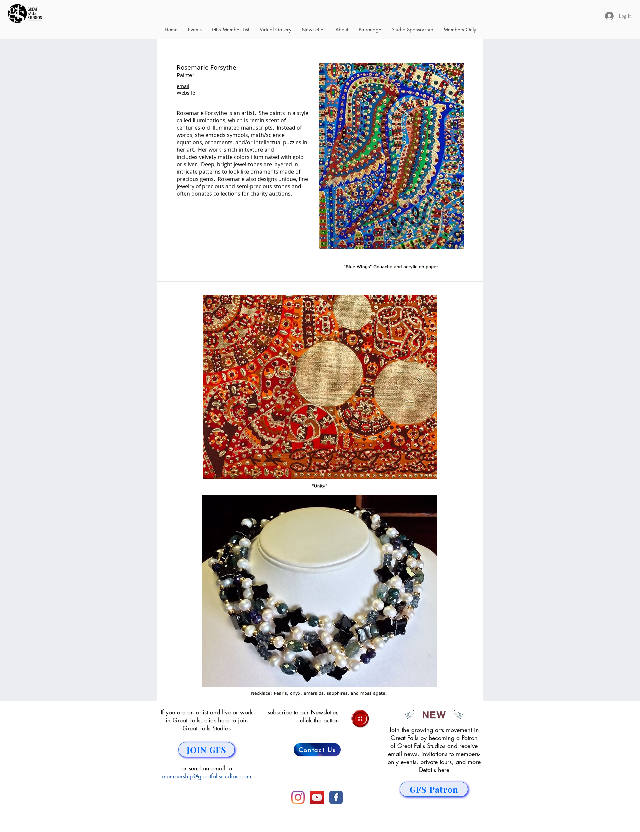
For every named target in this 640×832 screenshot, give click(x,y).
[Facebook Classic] (336, 797)
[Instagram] (298, 797)
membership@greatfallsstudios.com (206, 776)
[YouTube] (317, 797)
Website (186, 92)
